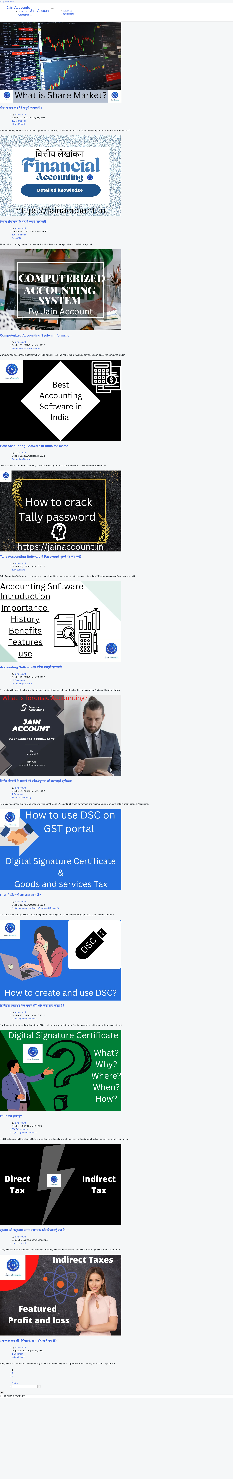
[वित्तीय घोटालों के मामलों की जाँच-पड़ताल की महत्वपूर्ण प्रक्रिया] (116, 735)
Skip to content (7, 1)
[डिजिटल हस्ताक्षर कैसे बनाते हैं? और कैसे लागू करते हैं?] (116, 960)
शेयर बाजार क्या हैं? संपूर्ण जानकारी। (21, 107)
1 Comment (17, 794)
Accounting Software (22, 348)
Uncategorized (19, 1243)
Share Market (18, 124)
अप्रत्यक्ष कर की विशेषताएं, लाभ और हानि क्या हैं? (28, 1340)
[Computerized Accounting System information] (116, 289)
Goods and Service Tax (49, 908)
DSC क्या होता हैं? (11, 1116)
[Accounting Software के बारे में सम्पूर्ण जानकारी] (116, 621)
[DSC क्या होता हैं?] (116, 1070)
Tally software (18, 570)
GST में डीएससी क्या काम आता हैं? (20, 895)
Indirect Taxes (18, 1357)
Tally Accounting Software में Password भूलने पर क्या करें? (41, 556)
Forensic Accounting (21, 797)
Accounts (16, 238)
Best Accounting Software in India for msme (34, 446)
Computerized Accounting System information (35, 335)
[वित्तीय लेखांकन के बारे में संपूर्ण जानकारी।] (116, 175)
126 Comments (19, 235)
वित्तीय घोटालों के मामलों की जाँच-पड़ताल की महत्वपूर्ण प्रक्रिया (36, 781)
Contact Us (23, 15)
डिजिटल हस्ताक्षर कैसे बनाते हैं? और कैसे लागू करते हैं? (32, 1005)
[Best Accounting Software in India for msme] (116, 400)
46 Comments (18, 680)
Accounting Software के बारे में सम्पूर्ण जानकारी (31, 667)
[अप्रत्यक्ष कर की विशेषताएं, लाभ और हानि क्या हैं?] (116, 1295)
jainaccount (20, 114)
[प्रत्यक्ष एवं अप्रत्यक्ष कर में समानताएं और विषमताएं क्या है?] (116, 1184)
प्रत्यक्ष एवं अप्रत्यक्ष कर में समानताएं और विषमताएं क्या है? (33, 1230)
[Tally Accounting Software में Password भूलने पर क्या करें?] (116, 511)
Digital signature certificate (24, 908)
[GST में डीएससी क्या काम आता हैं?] (116, 849)
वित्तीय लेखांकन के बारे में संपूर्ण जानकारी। (24, 221)
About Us (22, 12)
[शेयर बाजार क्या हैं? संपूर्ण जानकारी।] (116, 62)
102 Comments (19, 121)
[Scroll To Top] (2, 1392)
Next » (15, 1383)
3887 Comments (20, 1129)
